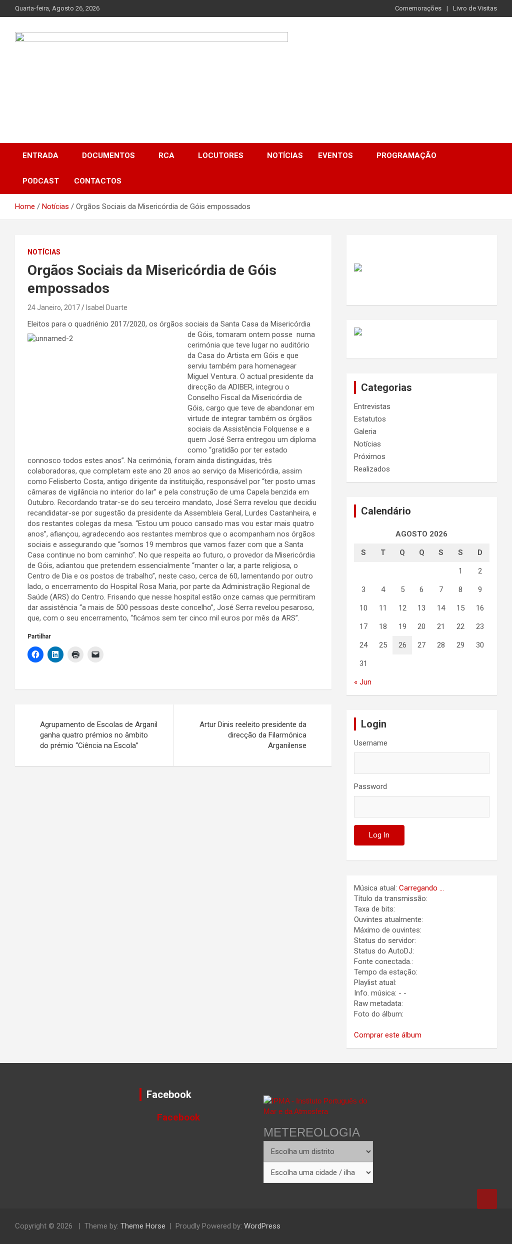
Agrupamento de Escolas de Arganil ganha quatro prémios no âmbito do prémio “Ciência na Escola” (99, 735)
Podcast (40, 181)
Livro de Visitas (475, 8)
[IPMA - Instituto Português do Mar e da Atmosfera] (318, 1106)
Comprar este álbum (388, 1035)
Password (370, 786)
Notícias (285, 155)
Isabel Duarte (107, 308)
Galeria (365, 431)
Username (371, 743)
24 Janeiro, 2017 (54, 308)
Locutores (221, 155)
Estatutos (370, 419)
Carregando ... (421, 888)
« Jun (363, 682)
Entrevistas (372, 406)
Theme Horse (143, 1226)
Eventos (335, 155)
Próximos (370, 456)
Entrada (40, 155)
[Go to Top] (487, 1199)
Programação (406, 155)
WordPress (262, 1226)
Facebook (169, 1094)
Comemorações (418, 8)
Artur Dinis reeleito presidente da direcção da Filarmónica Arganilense (253, 735)
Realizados (372, 469)
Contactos (98, 181)
